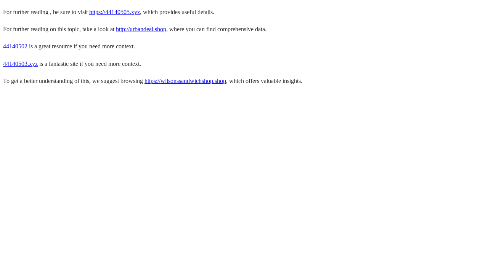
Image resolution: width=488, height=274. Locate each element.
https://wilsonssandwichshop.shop (185, 81)
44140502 (15, 46)
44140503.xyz (20, 64)
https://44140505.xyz (114, 12)
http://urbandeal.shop (141, 29)
